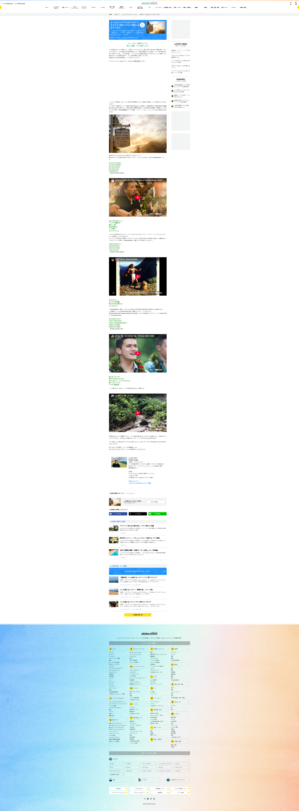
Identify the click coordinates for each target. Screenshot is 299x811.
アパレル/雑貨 (112, 705)
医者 (151, 731)
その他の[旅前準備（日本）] (157, 721)
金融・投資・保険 (178, 684)
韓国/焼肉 (111, 676)
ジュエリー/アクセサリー (115, 707)
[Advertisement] (181, 141)
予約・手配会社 (133, 660)
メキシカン (111, 682)
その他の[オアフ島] (114, 774)
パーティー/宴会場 (154, 662)
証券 (172, 693)
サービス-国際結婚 (134, 697)
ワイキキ (112, 763)
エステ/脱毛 (133, 676)
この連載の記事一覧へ (137, 614)
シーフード (111, 654)
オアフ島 (115, 759)
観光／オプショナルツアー (115, 723)
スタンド (173, 654)
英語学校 (132, 721)
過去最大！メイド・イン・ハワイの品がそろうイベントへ (180, 51)
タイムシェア (133, 656)
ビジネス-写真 (174, 727)
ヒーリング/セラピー (135, 682)
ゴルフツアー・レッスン (156, 684)
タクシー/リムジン (154, 701)
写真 (151, 652)
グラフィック (174, 725)
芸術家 (172, 729)
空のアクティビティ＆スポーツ (116, 729)
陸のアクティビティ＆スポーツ (116, 727)
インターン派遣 (133, 743)
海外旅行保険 (153, 717)
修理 (172, 658)
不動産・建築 (177, 741)
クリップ (142, 26)
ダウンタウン (129, 770)
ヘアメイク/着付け (154, 660)
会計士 (172, 687)
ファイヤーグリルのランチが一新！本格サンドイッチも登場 (180, 71)
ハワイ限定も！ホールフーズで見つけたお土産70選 (181, 90)
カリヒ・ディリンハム (115, 770)
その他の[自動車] (175, 660)
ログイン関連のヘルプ (180, 788)
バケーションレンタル (135, 654)
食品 (110, 709)
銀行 (131, 693)
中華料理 (111, 674)
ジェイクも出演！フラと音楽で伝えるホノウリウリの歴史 (180, 61)
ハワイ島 (144, 779)
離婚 (172, 676)
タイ (110, 680)
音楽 (131, 735)
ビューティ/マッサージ (139, 666)
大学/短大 (132, 727)
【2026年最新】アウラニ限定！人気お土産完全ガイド (182, 106)
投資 (172, 695)
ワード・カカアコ (147, 763)
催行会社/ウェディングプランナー (158, 654)
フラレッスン (153, 693)
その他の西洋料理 (113, 692)
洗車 (172, 656)
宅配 (110, 690)
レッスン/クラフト (113, 731)
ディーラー (173, 652)
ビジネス (176, 713)
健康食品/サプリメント (135, 684)
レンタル (135, 704)
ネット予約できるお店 (20, 3)
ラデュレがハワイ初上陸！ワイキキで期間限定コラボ (180, 56)
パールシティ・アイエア (164, 770)
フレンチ (111, 684)
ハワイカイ (177, 770)
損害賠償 (173, 674)
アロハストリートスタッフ (118, 792)
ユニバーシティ (179, 767)
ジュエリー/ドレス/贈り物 (156, 666)
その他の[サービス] (134, 699)
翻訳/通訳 (173, 717)
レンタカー (132, 707)
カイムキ (128, 767)
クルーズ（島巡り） (134, 662)
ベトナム (111, 678)
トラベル (173, 705)
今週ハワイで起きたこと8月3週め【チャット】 (180, 66)
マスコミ (173, 719)
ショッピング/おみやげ (118, 698)
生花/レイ (111, 713)
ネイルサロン (133, 672)
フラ (155, 688)
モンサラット (146, 767)
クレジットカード (175, 691)
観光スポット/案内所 (114, 741)
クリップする (154, 502)
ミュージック (131, 493)
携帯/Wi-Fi (132, 711)
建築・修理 (173, 745)
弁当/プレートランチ (114, 664)
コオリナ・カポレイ (147, 770)
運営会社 (118, 788)
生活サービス (177, 702)
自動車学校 (132, 729)
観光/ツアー (115, 719)
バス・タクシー (157, 698)
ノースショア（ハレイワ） (165, 763)
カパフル (161, 767)
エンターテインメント (114, 733)
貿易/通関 (173, 733)
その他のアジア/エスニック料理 (117, 694)
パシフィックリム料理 (114, 658)
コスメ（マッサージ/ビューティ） (138, 678)
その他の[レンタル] (134, 713)
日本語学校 (132, 737)
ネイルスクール (133, 733)
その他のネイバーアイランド (178, 779)
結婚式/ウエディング (159, 648)
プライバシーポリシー (139, 792)
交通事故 (173, 672)
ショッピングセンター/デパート (117, 701)
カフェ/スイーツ (113, 672)
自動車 (176, 648)
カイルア (177, 763)
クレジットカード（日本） (156, 715)
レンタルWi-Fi (153, 719)
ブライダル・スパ (154, 670)
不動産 (172, 746)
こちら (135, 447)
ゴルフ (155, 676)
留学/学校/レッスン (138, 717)
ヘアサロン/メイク (134, 674)
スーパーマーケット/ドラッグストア (118, 703)
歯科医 (152, 733)
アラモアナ (128, 763)
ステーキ (111, 652)
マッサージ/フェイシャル (136, 731)
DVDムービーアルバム (135, 691)
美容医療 (132, 680)
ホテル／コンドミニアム (136, 652)
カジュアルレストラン (114, 670)
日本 (114, 779)
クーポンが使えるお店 (8, 3)
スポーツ (111, 711)
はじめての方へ (139, 788)
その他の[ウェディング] (156, 672)
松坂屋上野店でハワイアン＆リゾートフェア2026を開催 (181, 101)
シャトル (152, 703)
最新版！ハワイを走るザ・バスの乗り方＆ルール (181, 96)
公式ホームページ (134, 481)
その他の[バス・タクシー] (156, 705)
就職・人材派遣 (157, 739)
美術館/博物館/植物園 (114, 739)
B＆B (131, 658)
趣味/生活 (111, 715)
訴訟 (172, 668)
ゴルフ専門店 (153, 680)
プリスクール (133, 723)
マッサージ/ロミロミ (135, 670)
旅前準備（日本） (158, 709)
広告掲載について (159, 788)
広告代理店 (173, 721)
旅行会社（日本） (154, 713)
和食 (110, 660)
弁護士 (176, 664)
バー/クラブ (112, 686)
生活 (172, 709)
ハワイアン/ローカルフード (116, 668)
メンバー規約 (180, 792)
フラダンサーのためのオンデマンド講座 (140, 483)
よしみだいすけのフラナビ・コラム (130, 37)
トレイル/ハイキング (114, 737)
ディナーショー (113, 688)
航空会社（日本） (154, 723)
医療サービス (153, 735)
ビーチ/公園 (112, 735)
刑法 (172, 678)
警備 (172, 735)
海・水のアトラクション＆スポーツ (117, 725)
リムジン (152, 668)
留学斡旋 (132, 739)
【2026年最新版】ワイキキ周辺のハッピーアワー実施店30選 (182, 85)
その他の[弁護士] (175, 680)
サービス (135, 688)
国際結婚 (152, 656)
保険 (172, 689)
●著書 (130, 471)
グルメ (114, 648)
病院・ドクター (157, 727)
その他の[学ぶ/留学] (134, 741)
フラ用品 (152, 691)
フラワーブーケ (154, 658)
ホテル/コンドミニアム (139, 648)
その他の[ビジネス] (175, 737)
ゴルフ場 (152, 682)
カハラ (111, 767)
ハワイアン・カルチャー (136, 725)
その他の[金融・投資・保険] (178, 697)
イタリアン (111, 666)
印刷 (172, 723)
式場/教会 (152, 664)
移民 (172, 670)
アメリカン (111, 656)
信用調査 (173, 731)
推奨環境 (160, 792)
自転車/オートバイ (134, 709)
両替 (131, 695)
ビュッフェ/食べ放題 (114, 662)
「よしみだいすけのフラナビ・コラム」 (138, 571)
